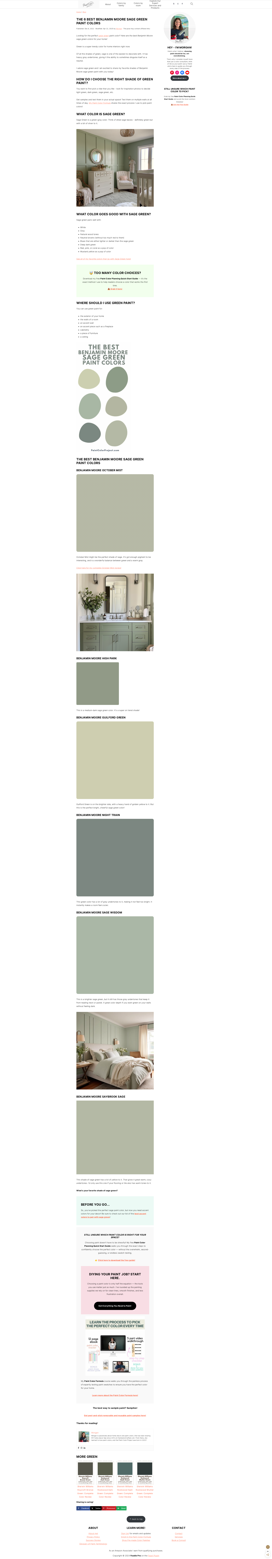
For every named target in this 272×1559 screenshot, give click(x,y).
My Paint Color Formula (100, 103)
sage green (103, 36)
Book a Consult (179, 1540)
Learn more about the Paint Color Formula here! (115, 1395)
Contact (178, 1533)
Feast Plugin (153, 1556)
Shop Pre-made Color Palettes (136, 1540)
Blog (84, 12)
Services (179, 1537)
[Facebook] (78, 1448)
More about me (179, 78)
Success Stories (93, 1540)
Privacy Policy (93, 1537)
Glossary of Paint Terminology (93, 1544)
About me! (93, 1533)
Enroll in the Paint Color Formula (136, 1537)
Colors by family (121, 4)
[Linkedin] (84, 1448)
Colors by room (138, 4)
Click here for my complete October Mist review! (98, 568)
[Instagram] (81, 1448)
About (108, 4)
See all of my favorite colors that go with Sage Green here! (103, 259)
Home (78, 12)
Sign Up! (125, 1533)
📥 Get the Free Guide (179, 104)
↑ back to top (136, 1519)
